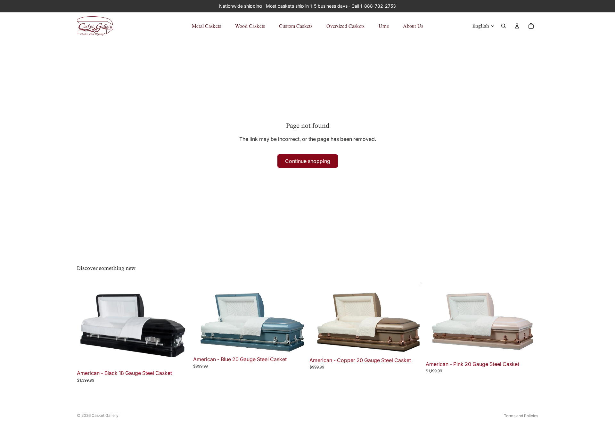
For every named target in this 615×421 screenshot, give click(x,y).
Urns (384, 25)
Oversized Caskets (345, 25)
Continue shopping (307, 161)
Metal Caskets (206, 25)
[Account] (517, 26)
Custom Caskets (295, 25)
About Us (413, 25)
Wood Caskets (250, 25)
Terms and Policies (521, 415)
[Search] (503, 26)
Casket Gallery (105, 415)
